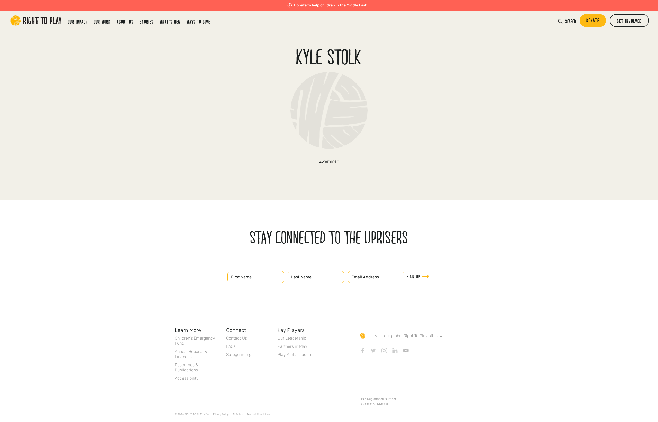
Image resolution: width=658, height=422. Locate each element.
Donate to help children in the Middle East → (332, 5)
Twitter (373, 350)
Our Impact (78, 21)
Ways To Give (198, 21)
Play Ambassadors (295, 354)
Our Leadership (292, 338)
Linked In (395, 350)
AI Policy (238, 414)
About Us (125, 21)
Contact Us (236, 338)
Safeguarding (238, 354)
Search (570, 21)
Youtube (406, 350)
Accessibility (187, 378)
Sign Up (414, 276)
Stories (147, 21)
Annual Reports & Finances (191, 354)
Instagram (384, 350)
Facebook (362, 350)
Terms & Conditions (258, 414)
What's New (170, 21)
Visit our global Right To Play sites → (409, 335)
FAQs (231, 346)
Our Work (102, 21)
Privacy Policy (221, 414)
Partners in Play (292, 346)
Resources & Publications (186, 367)
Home (36, 20)
